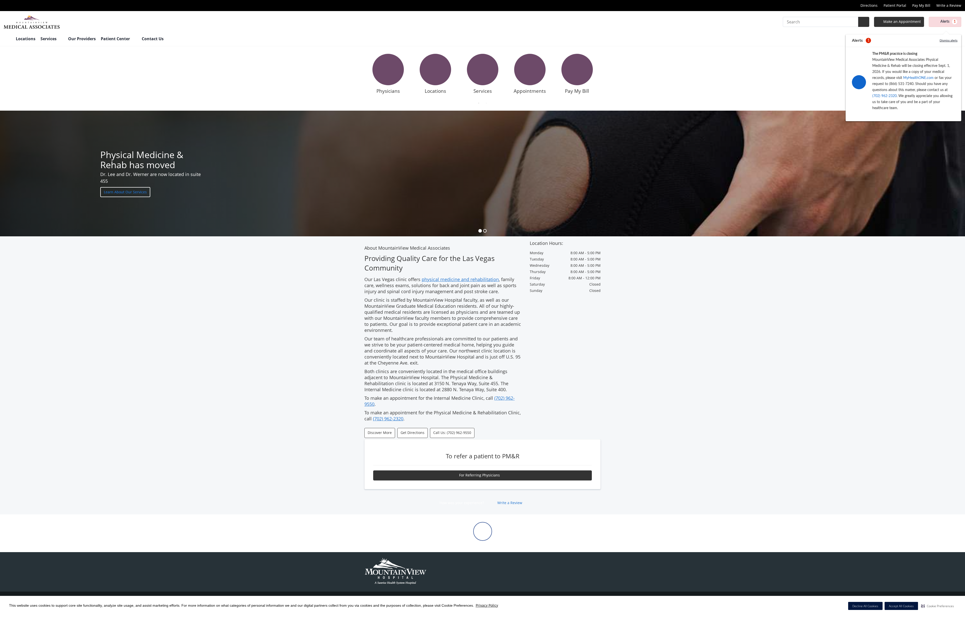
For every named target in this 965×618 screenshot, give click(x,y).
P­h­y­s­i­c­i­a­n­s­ (388, 91)
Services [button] (49, 38)
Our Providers (82, 38)
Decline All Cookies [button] (865, 606)
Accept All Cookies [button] (901, 606)
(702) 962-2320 (884, 96)
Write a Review (948, 5)
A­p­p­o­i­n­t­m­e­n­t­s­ (530, 91)
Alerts (948, 21)
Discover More (380, 432)
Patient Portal (895, 5)
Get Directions (412, 432)
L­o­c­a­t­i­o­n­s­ (435, 91)
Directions (869, 5)
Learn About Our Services (125, 192)
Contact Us (153, 38)
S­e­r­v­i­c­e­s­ (482, 91)
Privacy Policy (487, 605)
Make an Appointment (901, 21)
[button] (937, 606)
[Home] (7, 39)
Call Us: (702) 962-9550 (452, 432)
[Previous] (360, 75)
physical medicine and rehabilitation (460, 279)
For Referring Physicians (480, 475)
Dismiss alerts (948, 40)
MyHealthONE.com (918, 78)
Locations (25, 38)
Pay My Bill (921, 5)
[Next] (604, 75)
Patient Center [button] (116, 38)
